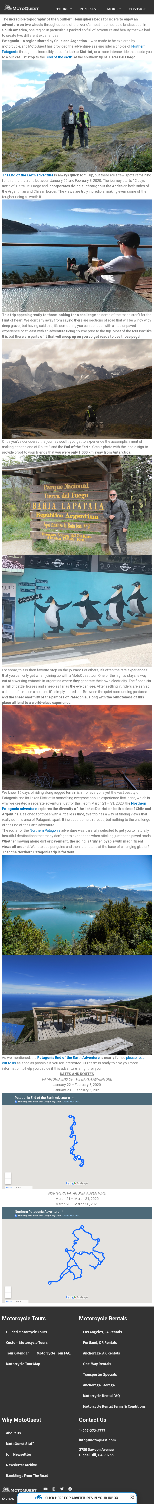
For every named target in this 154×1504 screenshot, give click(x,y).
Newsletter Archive (21, 1465)
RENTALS (88, 8)
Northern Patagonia (45, 830)
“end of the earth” (59, 57)
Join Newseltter (18, 1454)
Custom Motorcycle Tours (27, 1342)
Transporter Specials (100, 1374)
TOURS (62, 8)
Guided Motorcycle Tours (26, 1332)
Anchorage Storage (99, 1385)
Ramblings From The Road (27, 1475)
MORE (112, 8)
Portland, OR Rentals (100, 1342)
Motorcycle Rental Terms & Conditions (114, 1406)
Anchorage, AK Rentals (101, 1353)
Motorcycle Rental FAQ (101, 1396)
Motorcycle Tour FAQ (54, 1353)
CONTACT (137, 8)
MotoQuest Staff (20, 1444)
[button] (131, 1497)
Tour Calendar (17, 1353)
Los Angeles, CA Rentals (102, 1332)
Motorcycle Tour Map (23, 1364)
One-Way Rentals (97, 1364)
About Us (13, 1433)
